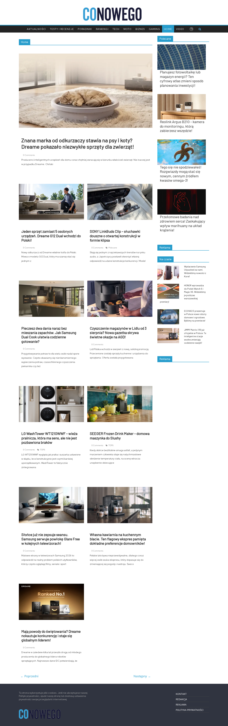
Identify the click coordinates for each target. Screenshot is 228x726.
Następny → (142, 676)
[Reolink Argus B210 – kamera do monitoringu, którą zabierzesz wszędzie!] (183, 95)
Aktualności (36, 29)
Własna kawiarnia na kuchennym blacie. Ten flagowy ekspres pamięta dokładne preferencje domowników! (118, 539)
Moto (128, 29)
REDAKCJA (181, 699)
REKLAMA (181, 704)
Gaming (154, 29)
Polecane (112, 247)
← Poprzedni (30, 676)
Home (168, 29)
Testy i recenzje (62, 29)
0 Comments (29, 155)
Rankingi (102, 29)
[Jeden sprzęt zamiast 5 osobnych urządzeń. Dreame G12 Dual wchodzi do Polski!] (51, 186)
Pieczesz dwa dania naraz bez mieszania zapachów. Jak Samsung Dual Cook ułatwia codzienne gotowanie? (48, 334)
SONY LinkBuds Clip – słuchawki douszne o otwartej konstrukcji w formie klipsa (115, 235)
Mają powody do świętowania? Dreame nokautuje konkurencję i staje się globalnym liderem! (51, 635)
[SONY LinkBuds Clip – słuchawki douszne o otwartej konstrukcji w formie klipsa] (119, 186)
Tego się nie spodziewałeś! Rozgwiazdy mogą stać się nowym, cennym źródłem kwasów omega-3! (180, 173)
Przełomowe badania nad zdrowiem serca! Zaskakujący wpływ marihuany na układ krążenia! (182, 223)
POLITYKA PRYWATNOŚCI (189, 709)
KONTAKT (181, 693)
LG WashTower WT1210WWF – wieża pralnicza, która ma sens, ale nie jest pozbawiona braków (49, 437)
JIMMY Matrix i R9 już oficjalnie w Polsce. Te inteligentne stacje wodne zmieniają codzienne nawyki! (195, 336)
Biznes (140, 29)
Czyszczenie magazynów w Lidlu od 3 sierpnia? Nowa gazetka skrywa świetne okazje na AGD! (118, 332)
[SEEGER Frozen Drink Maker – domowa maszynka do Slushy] (119, 388)
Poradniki (85, 29)
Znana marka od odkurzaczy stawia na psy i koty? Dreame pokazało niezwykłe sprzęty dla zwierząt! (77, 143)
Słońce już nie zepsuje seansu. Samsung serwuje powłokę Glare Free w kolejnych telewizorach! (50, 539)
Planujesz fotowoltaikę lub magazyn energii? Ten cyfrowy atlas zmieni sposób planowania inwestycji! (181, 78)
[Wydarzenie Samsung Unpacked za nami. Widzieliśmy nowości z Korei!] (169, 266)
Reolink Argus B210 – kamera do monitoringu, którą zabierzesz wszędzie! (182, 126)
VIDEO (180, 29)
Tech (116, 29)
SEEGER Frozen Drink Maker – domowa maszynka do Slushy (120, 435)
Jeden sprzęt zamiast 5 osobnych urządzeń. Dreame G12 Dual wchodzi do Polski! (51, 235)
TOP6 (42, 449)
